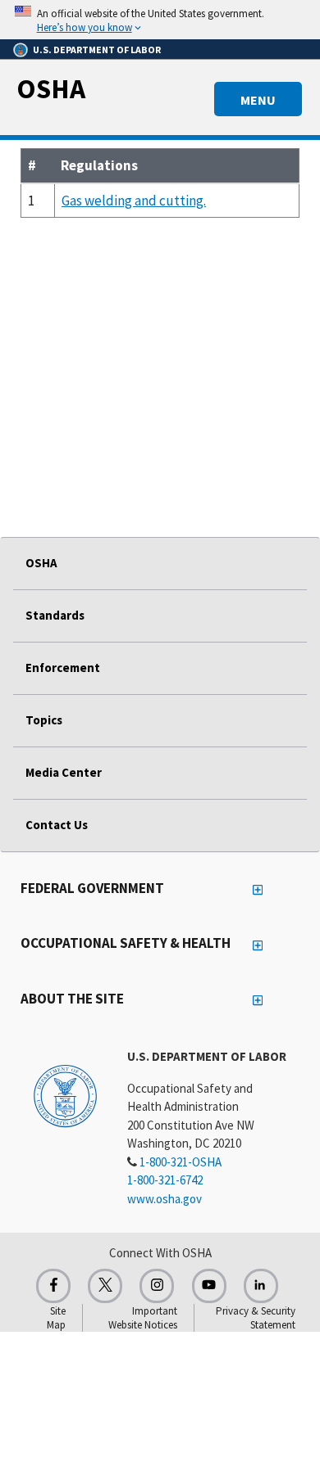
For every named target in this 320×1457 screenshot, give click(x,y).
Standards (55, 615)
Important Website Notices (142, 1318)
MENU (258, 100)
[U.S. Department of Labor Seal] (65, 1095)
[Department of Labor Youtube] (209, 1286)
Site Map (56, 1318)
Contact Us (56, 824)
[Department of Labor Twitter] (105, 1286)
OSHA (50, 88)
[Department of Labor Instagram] (156, 1286)
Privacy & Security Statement (255, 1318)
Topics (43, 720)
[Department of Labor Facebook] (53, 1286)
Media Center (63, 772)
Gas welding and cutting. (134, 201)
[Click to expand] (160, 19)
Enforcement (62, 667)
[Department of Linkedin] (261, 1286)
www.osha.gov (164, 1199)
